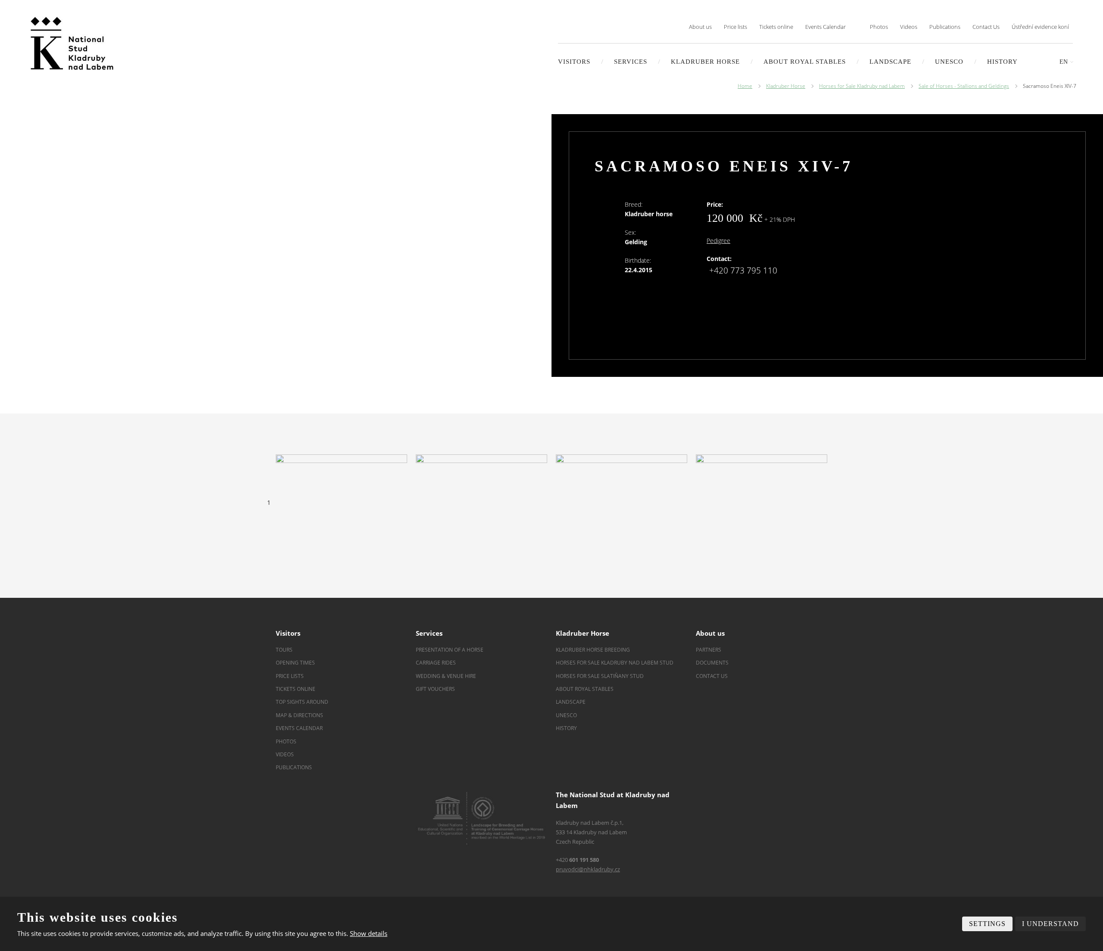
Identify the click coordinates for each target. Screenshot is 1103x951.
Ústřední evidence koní (1040, 27)
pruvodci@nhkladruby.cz (588, 869)
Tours (284, 649)
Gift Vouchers (435, 689)
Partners (708, 649)
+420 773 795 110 (743, 270)
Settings (987, 923)
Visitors (574, 61)
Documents (712, 662)
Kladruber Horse (705, 61)
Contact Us (986, 27)
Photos (879, 27)
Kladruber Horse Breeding (593, 649)
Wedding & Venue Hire (446, 676)
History (1002, 61)
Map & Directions (299, 715)
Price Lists (290, 676)
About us (700, 27)
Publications (944, 27)
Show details (368, 933)
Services (630, 61)
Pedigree (718, 240)
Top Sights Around (302, 701)
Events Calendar (825, 27)
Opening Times (295, 662)
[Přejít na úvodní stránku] (72, 43)
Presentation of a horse (449, 649)
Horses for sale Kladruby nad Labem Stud (615, 662)
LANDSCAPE (890, 61)
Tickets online (776, 27)
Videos (908, 27)
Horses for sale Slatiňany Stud (600, 676)
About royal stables (804, 61)
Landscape (571, 701)
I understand (1050, 923)
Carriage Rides (436, 662)
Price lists (735, 27)
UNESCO (949, 61)
